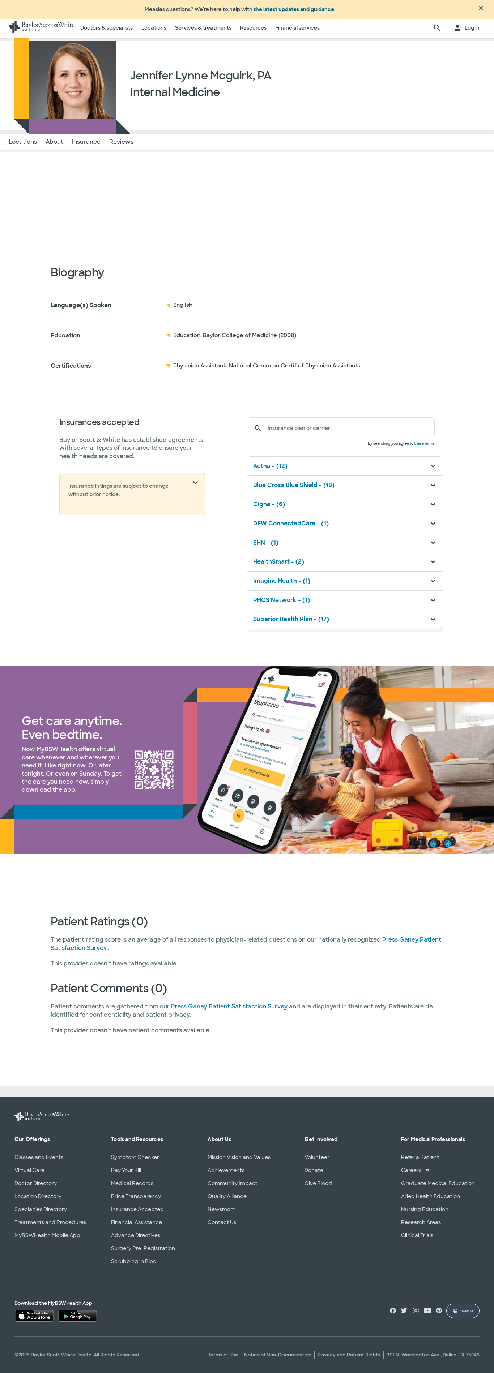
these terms (424, 443)
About (54, 142)
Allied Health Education (430, 1196)
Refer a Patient (420, 1157)
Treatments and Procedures (50, 1222)
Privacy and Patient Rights (349, 1355)
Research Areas (421, 1222)
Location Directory (37, 1196)
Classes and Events (38, 1157)
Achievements (226, 1170)
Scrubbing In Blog (134, 1261)
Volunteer (317, 1157)
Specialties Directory (40, 1209)
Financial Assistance (136, 1222)
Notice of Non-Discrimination (277, 1355)
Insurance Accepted (137, 1209)
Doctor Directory (35, 1183)
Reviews (121, 142)
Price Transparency (136, 1196)
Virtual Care (29, 1170)
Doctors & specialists (106, 28)
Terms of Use (223, 1355)
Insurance (86, 142)
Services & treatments (203, 28)
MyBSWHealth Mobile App (47, 1235)
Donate (314, 1170)
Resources (253, 28)
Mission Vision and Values (239, 1157)
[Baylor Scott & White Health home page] (41, 28)
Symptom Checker (135, 1157)
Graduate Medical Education (438, 1183)
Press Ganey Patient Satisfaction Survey (230, 1006)
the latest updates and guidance (294, 9)
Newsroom (221, 1209)
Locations (153, 28)
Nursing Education (424, 1209)
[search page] (437, 28)
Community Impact (232, 1183)
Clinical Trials (417, 1235)
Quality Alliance (227, 1196)
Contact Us (222, 1222)
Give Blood (318, 1183)
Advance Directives (135, 1235)
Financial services (297, 28)
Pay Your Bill (126, 1170)
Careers (411, 1170)
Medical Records (132, 1183)
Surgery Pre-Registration (143, 1248)
